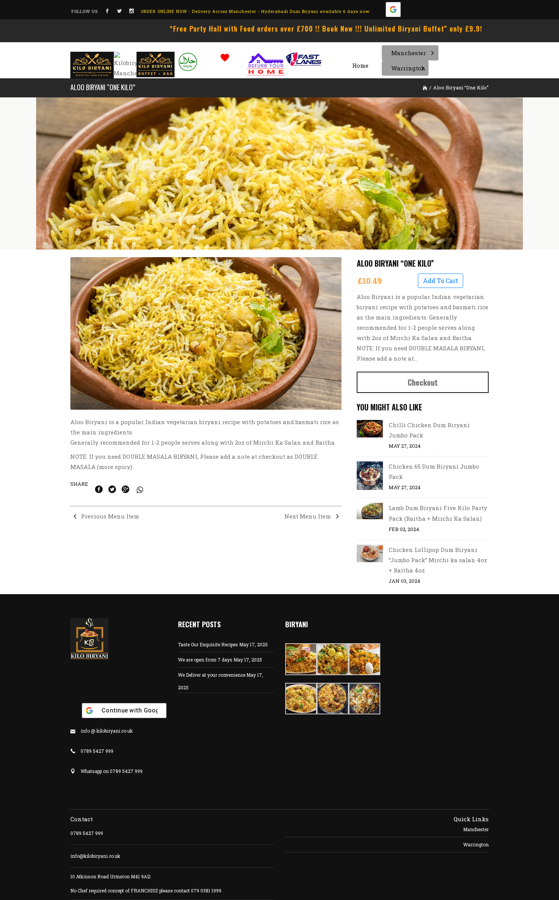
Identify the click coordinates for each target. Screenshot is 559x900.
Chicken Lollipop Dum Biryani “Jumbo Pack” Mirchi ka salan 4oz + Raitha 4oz (438, 560)
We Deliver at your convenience (211, 675)
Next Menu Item (308, 516)
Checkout (423, 382)
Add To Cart (440, 281)
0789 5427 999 (86, 833)
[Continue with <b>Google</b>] (393, 11)
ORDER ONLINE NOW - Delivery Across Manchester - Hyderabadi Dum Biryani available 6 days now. (256, 11)
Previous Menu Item (109, 516)
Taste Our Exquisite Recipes (208, 644)
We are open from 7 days (205, 660)
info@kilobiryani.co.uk (95, 856)
